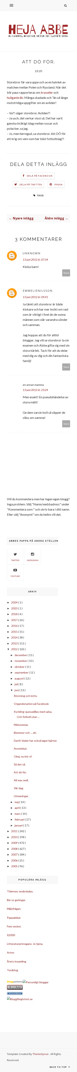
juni (17, 690)
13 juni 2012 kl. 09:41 (35, 297)
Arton (10, 952)
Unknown (31, 253)
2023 (14, 608)
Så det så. (20, 764)
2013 (14, 643)
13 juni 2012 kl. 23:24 (35, 390)
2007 (14, 854)
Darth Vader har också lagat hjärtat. (35, 740)
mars (18, 813)
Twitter (15, 560)
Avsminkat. (20, 748)
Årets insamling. (17, 961)
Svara (66, 273)
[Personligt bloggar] (36, 982)
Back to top (59, 1066)
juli (17, 684)
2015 (14, 631)
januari (19, 825)
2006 (14, 860)
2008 (14, 848)
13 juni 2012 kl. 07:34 (35, 259)
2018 (14, 614)
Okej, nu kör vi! (23, 756)
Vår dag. (19, 788)
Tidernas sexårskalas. (20, 891)
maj (17, 802)
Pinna (58, 184)
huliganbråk (15, 97)
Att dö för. (20, 772)
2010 (14, 837)
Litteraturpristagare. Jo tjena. (25, 943)
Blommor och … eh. (25, 732)
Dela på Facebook (40, 175)
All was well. (21, 780)
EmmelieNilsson (38, 291)
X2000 (11, 935)
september (22, 672)
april (17, 807)
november (21, 660)
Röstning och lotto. (26, 696)
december (21, 655)
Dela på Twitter (31, 184)
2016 (14, 625)
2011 (14, 831)
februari (20, 819)
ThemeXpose (41, 1054)
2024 (14, 602)
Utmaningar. (21, 796)
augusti (19, 678)
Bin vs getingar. (16, 900)
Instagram (32, 560)
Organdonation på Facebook (31, 703)
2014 (14, 637)
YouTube (15, 576)
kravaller (47, 92)
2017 (14, 620)
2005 (14, 866)
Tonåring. (13, 970)
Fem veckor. (14, 926)
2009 (14, 842)
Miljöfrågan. (14, 908)
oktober (20, 666)
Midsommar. (21, 724)
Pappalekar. (14, 917)
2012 (14, 649)
